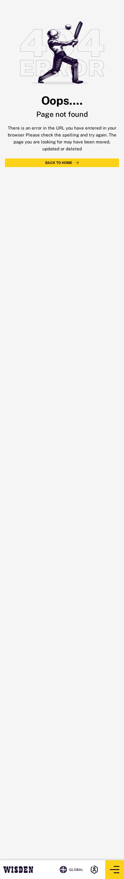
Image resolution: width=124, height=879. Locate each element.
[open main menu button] (114, 869)
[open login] (94, 869)
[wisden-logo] (18, 869)
